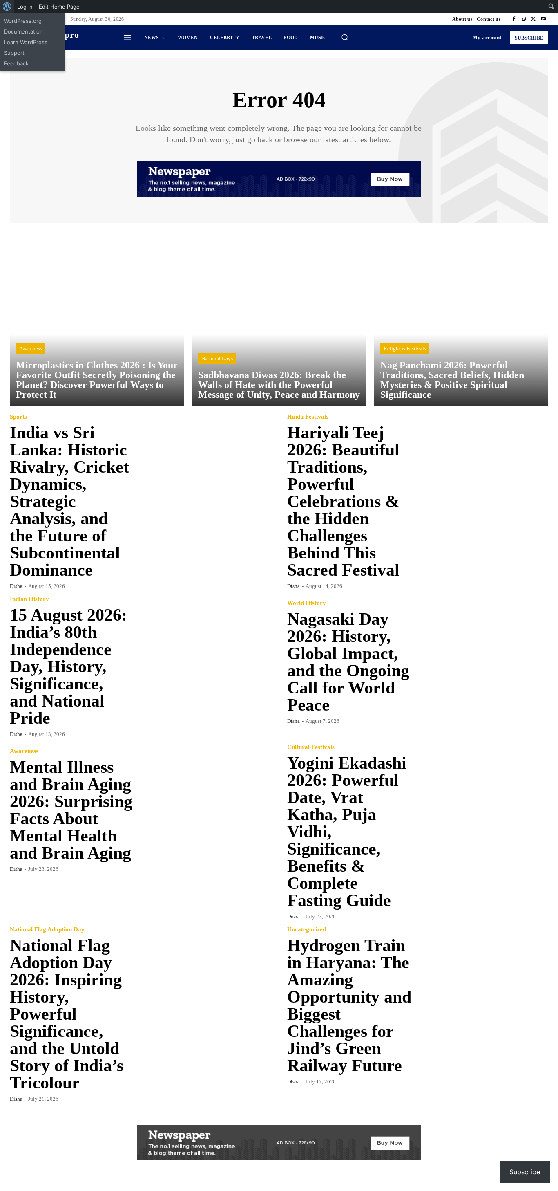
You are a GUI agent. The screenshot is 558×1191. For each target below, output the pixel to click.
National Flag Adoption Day (47, 929)
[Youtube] (543, 19)
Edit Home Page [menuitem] (59, 6)
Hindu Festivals (307, 417)
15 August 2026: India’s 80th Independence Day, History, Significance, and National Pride (68, 666)
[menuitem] (7, 6)
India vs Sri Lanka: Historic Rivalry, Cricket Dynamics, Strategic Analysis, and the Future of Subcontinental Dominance (69, 501)
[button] (344, 37)
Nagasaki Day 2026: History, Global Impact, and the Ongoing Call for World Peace (348, 662)
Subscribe (524, 1172)
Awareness (30, 348)
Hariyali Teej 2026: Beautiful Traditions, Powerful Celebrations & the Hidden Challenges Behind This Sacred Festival (343, 501)
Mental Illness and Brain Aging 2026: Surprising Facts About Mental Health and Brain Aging (71, 810)
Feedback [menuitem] (16, 63)
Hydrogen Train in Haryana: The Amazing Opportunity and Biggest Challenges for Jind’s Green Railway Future (349, 1005)
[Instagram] (524, 19)
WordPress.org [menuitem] (23, 21)
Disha (16, 586)
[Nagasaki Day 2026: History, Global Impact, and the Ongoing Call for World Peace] (483, 661)
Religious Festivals (405, 348)
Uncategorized (306, 929)
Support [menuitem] (14, 52)
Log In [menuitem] (25, 6)
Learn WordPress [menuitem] (25, 42)
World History (306, 603)
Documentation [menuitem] (23, 31)
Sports (18, 417)
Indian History (29, 599)
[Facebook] (514, 19)
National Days (217, 358)
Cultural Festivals (311, 747)
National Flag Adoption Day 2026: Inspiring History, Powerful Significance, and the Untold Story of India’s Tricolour (66, 1014)
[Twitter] (533, 19)
